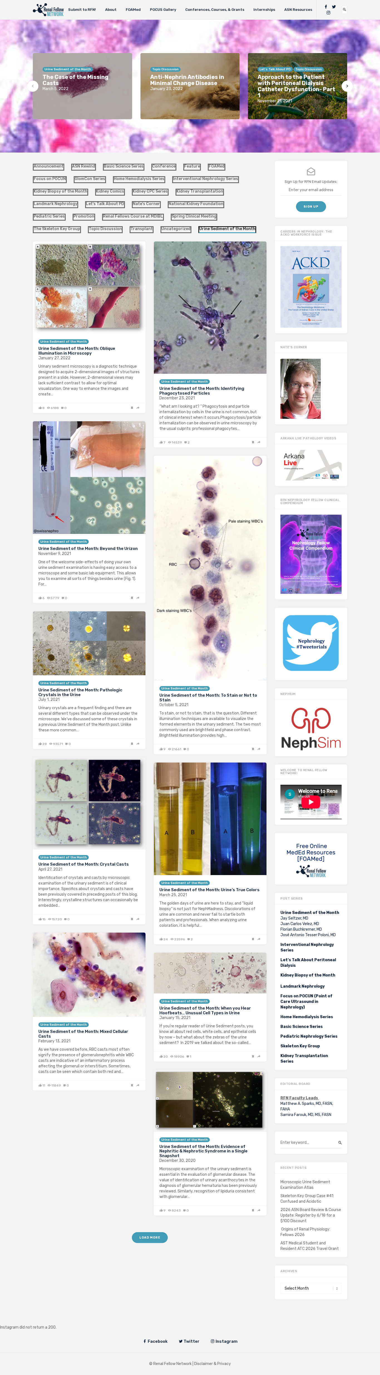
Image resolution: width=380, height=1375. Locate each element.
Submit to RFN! (82, 10)
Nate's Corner (146, 203)
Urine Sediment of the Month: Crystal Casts (83, 864)
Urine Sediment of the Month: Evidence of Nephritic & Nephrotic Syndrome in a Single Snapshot (203, 1151)
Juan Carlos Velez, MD (299, 923)
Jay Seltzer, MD (294, 918)
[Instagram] (328, 13)
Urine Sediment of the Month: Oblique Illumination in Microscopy (76, 351)
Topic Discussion (105, 228)
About (111, 10)
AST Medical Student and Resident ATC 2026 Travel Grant (309, 1246)
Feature (192, 166)
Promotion (83, 216)
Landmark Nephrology (55, 203)
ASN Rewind (83, 166)
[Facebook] (326, 7)
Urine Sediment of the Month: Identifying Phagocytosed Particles (201, 391)
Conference (164, 166)
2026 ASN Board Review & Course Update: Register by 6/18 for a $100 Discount (310, 1215)
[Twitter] (334, 7)
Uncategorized (176, 228)
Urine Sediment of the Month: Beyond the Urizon (88, 548)
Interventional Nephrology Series (205, 178)
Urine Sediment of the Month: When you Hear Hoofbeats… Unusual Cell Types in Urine (205, 1010)
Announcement (48, 166)
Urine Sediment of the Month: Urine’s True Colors (209, 889)
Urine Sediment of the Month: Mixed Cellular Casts (83, 1034)
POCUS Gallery (163, 10)
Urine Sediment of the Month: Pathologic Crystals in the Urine (80, 692)
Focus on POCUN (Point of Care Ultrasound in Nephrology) (306, 1002)
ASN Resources (298, 10)
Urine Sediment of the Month (63, 341)
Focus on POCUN (50, 178)
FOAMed (133, 10)
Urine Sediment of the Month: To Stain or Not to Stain (208, 698)
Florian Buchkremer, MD (301, 929)
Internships (264, 10)
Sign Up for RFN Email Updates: (311, 182)
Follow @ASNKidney (33, 1319)
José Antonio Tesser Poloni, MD (308, 935)
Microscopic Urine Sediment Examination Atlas (305, 1185)
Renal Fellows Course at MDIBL (133, 216)
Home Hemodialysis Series (139, 178)
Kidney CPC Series (150, 191)
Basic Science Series (124, 166)
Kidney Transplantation (199, 191)
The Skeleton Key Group (57, 228)
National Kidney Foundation (196, 203)
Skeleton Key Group (300, 1046)
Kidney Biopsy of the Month (60, 191)
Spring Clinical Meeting (194, 216)
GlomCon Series (90, 178)
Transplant (141, 228)
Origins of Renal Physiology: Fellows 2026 (305, 1232)
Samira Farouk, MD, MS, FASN (305, 1114)
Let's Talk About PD (105, 203)
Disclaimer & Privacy (212, 1363)
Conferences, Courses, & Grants (214, 10)
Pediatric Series (49, 216)
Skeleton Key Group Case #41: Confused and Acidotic (307, 1199)
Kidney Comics (110, 191)
